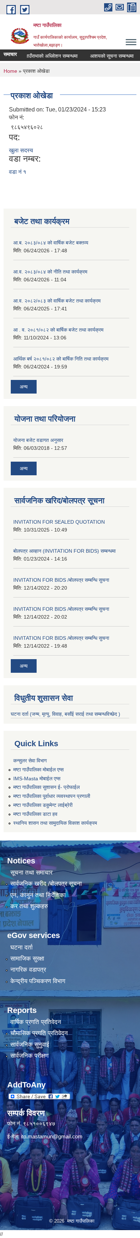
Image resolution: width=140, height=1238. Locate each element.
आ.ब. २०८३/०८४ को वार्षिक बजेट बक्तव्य (50, 243)
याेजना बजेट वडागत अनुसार (38, 440)
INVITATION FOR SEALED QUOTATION (59, 522)
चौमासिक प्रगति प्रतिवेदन (39, 1033)
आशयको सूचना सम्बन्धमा (103, 56)
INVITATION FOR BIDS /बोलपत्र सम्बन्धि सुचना (61, 580)
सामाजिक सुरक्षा (27, 958)
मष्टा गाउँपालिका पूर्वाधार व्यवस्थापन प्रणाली (51, 796)
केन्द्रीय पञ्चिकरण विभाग (37, 981)
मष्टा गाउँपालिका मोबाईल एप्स (38, 769)
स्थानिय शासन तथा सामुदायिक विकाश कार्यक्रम (55, 823)
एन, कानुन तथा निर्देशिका (38, 895)
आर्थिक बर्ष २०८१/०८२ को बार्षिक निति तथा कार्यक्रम (60, 359)
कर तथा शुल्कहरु (29, 906)
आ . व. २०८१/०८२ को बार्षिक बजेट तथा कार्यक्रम (58, 330)
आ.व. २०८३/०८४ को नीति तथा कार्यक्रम (50, 272)
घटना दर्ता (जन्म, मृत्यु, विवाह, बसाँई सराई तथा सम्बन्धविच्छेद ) (65, 714)
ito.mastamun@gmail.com (52, 1136)
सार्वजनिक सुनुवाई (29, 1044)
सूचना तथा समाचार (31, 872)
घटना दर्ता (21, 947)
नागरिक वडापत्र (28, 969)
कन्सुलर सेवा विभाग (30, 760)
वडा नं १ (17, 172)
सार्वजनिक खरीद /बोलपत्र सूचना (46, 883)
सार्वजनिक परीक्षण (29, 1055)
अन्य (24, 387)
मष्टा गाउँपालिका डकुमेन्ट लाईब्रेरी (43, 805)
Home (10, 71)
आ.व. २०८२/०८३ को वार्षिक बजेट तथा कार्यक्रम (57, 301)
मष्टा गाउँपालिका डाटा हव (35, 814)
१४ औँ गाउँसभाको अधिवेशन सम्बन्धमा (36, 56)
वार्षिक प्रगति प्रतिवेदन (35, 1022)
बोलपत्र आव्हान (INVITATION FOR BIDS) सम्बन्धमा (64, 551)
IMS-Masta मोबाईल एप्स (36, 778)
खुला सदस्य (21, 150)
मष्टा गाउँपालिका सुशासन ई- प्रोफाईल (46, 787)
